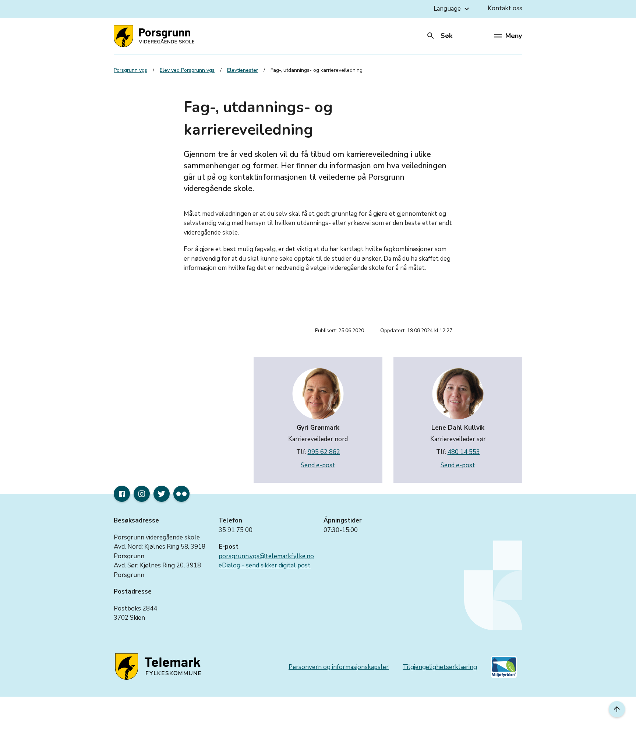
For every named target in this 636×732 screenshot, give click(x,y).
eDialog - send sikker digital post (265, 565)
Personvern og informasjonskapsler (339, 667)
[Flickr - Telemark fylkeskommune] (181, 494)
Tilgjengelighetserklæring (440, 667)
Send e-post (318, 465)
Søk (439, 35)
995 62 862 (324, 452)
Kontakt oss (505, 8)
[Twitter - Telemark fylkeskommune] (161, 494)
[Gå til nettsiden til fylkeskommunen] (159, 667)
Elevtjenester (242, 70)
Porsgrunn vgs (130, 70)
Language (452, 8)
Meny (513, 35)
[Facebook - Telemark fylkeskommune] (122, 494)
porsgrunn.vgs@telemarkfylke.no (266, 556)
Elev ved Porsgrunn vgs (187, 70)
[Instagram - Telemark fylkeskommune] (142, 494)
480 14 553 (464, 452)
